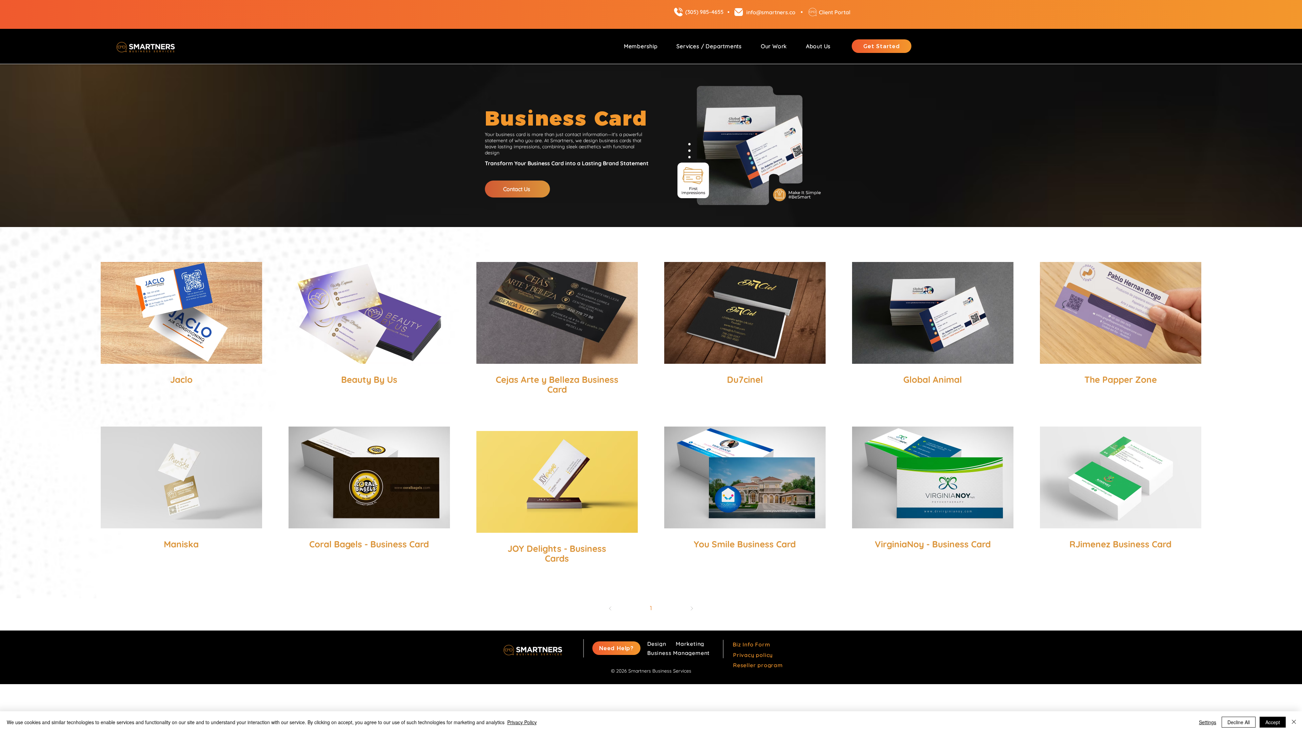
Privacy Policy (522, 722)
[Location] (678, 12)
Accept (1272, 722)
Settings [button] (1207, 722)
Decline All (1238, 722)
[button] (709, 46)
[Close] (1294, 722)
